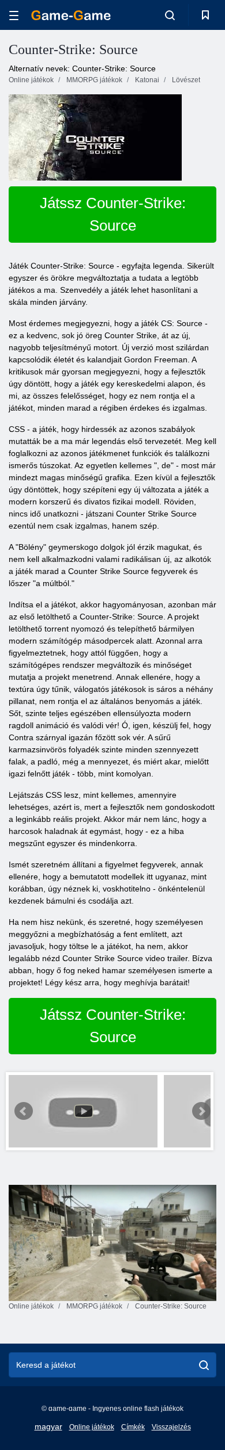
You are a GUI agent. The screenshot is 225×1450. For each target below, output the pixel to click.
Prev (23, 1111)
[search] (204, 1365)
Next (201, 1111)
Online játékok (91, 1427)
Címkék (133, 1427)
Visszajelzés (171, 1427)
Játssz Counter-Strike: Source (113, 214)
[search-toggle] (170, 15)
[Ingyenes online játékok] (71, 15)
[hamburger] (14, 15)
